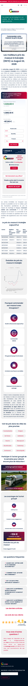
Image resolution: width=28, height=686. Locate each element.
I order (14, 168)
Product (14, 138)
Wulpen (20, 431)
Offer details (14, 165)
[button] (25, 17)
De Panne (7, 436)
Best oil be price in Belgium (9, 29)
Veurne (7, 441)
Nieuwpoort (20, 441)
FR (24, 5)
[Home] (14, 11)
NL (26, 5)
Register (5, 677)
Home (2, 29)
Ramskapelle (20, 450)
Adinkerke (20, 436)
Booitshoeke (7, 445)
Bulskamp (20, 445)
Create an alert (14, 186)
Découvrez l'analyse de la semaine (14, 538)
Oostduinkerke (7, 431)
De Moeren (7, 450)
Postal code (13, 128)
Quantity (13, 133)
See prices (13, 144)
